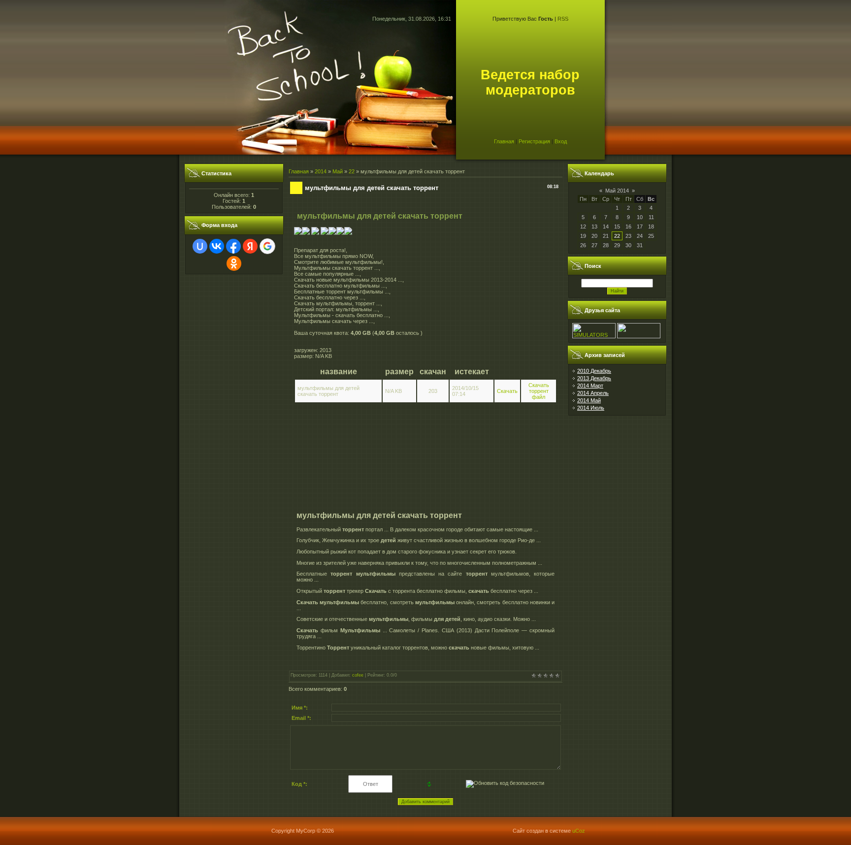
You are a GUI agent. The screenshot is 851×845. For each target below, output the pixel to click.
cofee (357, 675)
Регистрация (534, 141)
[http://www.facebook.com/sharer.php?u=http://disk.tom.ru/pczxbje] (340, 233)
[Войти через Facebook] (233, 246)
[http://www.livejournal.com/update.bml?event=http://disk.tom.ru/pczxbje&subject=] (348, 233)
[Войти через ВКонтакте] (216, 246)
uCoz (578, 831)
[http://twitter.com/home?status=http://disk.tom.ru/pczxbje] (332, 233)
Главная (504, 141)
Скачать (507, 391)
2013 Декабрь (594, 378)
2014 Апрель (593, 393)
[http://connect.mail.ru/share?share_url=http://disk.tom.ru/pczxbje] (324, 233)
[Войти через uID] (200, 246)
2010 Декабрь (594, 371)
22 (352, 171)
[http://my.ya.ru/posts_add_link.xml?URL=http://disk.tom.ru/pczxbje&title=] (315, 233)
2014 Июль (590, 408)
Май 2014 (617, 191)
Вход (561, 141)
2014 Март (590, 386)
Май (337, 171)
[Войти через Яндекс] (250, 246)
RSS (562, 19)
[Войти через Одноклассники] (234, 263)
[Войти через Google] (267, 246)
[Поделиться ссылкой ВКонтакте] (298, 233)
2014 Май (589, 400)
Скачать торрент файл (538, 391)
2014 (321, 171)
